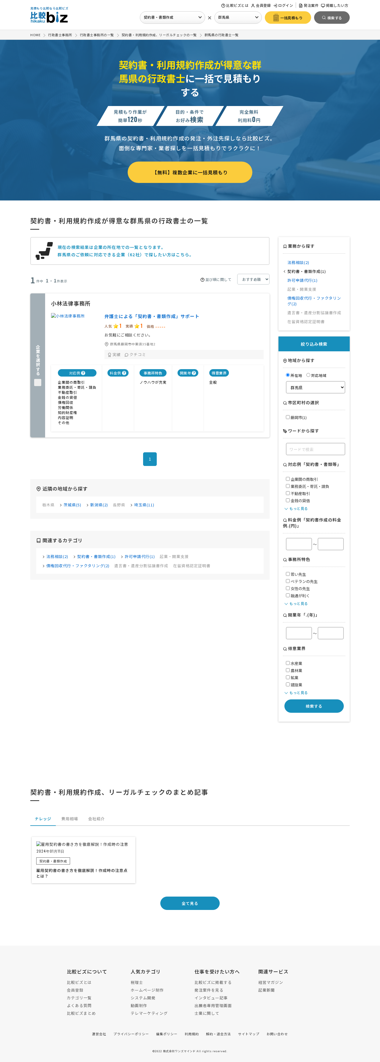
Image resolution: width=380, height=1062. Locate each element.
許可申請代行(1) (140, 556)
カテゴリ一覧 (79, 998)
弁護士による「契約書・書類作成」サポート (152, 316)
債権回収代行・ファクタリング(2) (78, 565)
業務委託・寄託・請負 (309, 486)
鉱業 (294, 677)
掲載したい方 (337, 5)
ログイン (285, 5)
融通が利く (300, 595)
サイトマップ (248, 1033)
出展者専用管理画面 (213, 1005)
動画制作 (139, 1005)
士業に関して (206, 1013)
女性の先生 (300, 588)
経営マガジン (270, 982)
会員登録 (263, 5)
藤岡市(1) (298, 417)
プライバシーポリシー (131, 1033)
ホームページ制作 (147, 990)
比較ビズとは (237, 5)
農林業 (296, 670)
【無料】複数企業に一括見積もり (190, 172)
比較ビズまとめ (81, 1013)
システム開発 (143, 998)
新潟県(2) (99, 505)
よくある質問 (79, 1005)
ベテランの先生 (304, 581)
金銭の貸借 (300, 500)
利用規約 (192, 1033)
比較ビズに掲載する (213, 982)
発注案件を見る (209, 990)
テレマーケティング (149, 1013)
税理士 (137, 982)
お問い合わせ (277, 1033)
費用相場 (69, 818)
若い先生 (298, 574)
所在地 (296, 375)
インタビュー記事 (211, 998)
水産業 (296, 663)
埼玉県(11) (144, 505)
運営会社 (99, 1033)
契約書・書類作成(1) (96, 556)
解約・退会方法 (218, 1033)
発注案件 (311, 5)
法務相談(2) (57, 556)
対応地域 (319, 375)
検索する (314, 706)
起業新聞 (266, 990)
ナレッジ (43, 818)
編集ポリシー (167, 1033)
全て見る (190, 903)
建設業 (296, 685)
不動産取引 (300, 493)
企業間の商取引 (304, 479)
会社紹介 (96, 818)
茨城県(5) (72, 505)
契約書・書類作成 (158, 17)
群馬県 (223, 17)
